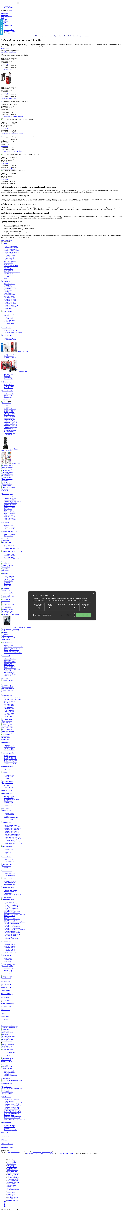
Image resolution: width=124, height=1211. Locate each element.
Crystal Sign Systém (9, 710)
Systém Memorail (8, 388)
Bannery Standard (9, 576)
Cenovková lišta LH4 (10, 958)
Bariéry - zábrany (6, 1091)
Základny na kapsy (9, 431)
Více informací (83, 600)
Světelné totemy (6, 632)
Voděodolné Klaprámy (10, 507)
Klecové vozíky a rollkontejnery (12, 903)
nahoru (2, 240)
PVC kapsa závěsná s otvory (11, 940)
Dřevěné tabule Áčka (9, 284)
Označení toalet (5, 736)
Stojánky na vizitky (9, 412)
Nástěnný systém (6, 382)
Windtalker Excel (8, 269)
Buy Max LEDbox (7, 606)
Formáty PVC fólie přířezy (11, 947)
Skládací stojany (16, 463)
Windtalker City (8, 267)
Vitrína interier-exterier (10, 659)
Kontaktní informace (6, 25)
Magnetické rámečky (9, 557)
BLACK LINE (5, 1145)
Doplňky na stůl (8, 858)
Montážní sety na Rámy (10, 760)
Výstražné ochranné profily (9, 1036)
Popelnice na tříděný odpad (11, 844)
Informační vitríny (5, 682)
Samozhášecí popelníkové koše (12, 843)
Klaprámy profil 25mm (10, 500)
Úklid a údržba (5, 1141)
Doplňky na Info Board (10, 762)
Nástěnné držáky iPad (8, 688)
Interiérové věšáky (7, 865)
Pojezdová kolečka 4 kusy (8, 169)
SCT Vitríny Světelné (10, 668)
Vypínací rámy (6, 563)
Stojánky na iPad (6, 685)
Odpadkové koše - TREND (11, 841)
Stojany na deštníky (9, 870)
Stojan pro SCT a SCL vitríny (12, 669)
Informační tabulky (7, 732)
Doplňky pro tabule (7, 781)
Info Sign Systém (8, 707)
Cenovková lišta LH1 (10, 953)
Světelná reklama (5, 639)
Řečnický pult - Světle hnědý (8, 98)
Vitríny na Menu (8, 675)
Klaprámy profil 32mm (10, 504)
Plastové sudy (5, 1040)
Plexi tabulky (5, 540)
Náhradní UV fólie (9, 745)
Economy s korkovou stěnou (11, 650)
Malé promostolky (9, 394)
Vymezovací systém (7, 1058)
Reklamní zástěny (22, 371)
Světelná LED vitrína (7, 609)
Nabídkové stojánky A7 (10, 425)
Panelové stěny (8, 377)
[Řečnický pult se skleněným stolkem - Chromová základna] (17, 119)
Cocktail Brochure (9, 385)
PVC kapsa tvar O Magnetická (12, 928)
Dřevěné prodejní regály (8, 973)
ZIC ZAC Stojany (7, 450)
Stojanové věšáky (8, 868)
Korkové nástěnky (9, 807)
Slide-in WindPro (8, 263)
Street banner (5, 588)
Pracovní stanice (6, 875)
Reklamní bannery (5, 601)
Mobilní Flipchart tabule (10, 813)
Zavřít (10, 1168)
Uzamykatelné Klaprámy (10, 503)
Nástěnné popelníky (9, 1081)
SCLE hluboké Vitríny (10, 662)
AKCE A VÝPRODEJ (7, 1153)
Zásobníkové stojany (9, 415)
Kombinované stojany (8, 468)
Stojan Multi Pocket (9, 320)
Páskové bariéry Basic (10, 1064)
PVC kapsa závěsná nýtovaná (12, 932)
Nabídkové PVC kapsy (10, 433)
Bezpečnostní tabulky (7, 1055)
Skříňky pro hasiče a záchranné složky (12, 1089)
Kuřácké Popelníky (7, 1077)
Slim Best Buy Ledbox (8, 604)
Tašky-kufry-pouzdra (7, 790)
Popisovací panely (9, 784)
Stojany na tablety (7, 721)
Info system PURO (9, 713)
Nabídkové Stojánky (9, 419)
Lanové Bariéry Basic (10, 1061)
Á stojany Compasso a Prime (11, 250)
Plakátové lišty (8, 291)
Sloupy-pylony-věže (23, 351)
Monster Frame (6, 590)
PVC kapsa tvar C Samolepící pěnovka (14, 923)
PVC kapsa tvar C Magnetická (12, 920)
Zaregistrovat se (8, 7)
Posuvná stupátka (6, 906)
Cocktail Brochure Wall (8, 487)
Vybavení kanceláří (6, 876)
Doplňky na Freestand (10, 756)
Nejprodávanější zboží (7, 1156)
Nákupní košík (11, 1204)
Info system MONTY (10, 705)
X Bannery (7, 582)
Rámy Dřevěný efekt (9, 512)
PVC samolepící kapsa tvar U (12, 917)
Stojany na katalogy (7, 475)
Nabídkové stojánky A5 (10, 422)
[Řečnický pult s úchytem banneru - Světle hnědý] (14, 101)
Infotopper (5, 568)
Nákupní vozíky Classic (10, 899)
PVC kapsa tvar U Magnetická (12, 935)
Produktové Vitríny (7, 887)
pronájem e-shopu (47, 1161)
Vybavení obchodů (6, 987)
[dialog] (62, 605)
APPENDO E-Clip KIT (10, 330)
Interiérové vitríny (7, 642)
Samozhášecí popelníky (10, 1084)
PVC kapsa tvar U (9, 934)
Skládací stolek (8, 980)
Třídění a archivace (7, 819)
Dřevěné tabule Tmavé (10, 303)
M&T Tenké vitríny (9, 671)
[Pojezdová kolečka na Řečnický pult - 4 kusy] (13, 170)
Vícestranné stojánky (9, 418)
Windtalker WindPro (9, 260)
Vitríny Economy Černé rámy (12, 648)
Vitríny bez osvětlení (9, 891)
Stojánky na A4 (8, 406)
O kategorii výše (5, 48)
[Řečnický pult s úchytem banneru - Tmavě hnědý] (14, 55)
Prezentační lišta (8, 811)
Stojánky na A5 (8, 407)
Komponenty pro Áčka (10, 757)
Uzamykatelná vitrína (7, 562)
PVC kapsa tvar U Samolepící (12, 937)
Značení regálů (8, 716)
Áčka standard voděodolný (11, 247)
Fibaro (2, 1148)
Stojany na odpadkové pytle (11, 1122)
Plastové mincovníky (9, 338)
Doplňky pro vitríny (7, 680)
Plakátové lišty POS (7, 565)
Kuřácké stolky (8, 1083)
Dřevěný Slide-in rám (10, 288)
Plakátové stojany (8, 273)
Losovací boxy (8, 434)
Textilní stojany (6, 480)
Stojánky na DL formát (10, 409)
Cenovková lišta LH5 (10, 959)
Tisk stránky (8, 240)
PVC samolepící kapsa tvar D (12, 914)
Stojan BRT (5, 482)
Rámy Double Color (9, 518)
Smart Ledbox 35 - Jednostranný (22, 627)
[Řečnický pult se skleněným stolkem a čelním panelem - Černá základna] (20, 154)
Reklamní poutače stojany (46, 1162)
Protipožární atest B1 (9, 506)
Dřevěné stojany (6, 477)
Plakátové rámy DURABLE (9, 531)
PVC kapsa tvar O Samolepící (12, 929)
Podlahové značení (7, 724)
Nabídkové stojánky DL (10, 427)
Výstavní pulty (8, 395)
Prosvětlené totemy (9, 356)
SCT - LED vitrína (9, 665)
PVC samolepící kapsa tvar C (12, 912)
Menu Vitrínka (6, 722)
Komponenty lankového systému (13, 332)
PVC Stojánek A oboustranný (12, 943)
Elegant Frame (8, 509)
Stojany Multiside (6, 485)
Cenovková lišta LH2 (10, 955)
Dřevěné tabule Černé (10, 300)
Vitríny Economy (8, 645)
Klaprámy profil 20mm (10, 498)
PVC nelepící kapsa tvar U (11, 915)
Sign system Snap (8, 702)
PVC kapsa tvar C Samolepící (12, 922)
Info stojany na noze (9, 323)
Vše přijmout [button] (83, 615)
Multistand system (9, 321)
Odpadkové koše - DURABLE (12, 840)
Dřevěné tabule (6, 281)
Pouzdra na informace (10, 911)
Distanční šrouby (6, 539)
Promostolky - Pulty (7, 391)
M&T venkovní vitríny (10, 672)
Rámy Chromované (9, 513)
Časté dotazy (4, 24)
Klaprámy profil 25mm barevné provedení (15, 501)
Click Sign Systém (9, 708)
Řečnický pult (7, 290)
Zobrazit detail (4, 64)
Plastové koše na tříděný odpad (12, 847)
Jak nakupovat (4, 15)
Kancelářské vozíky (7, 873)
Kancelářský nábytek (6, 1102)
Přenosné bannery (7, 573)
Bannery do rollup (9, 796)
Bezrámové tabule (9, 296)
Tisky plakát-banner (7, 792)
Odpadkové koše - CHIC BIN (12, 835)
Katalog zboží (11, 1203)
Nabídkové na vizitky (10, 428)
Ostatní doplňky (8, 785)
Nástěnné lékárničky (7, 1067)
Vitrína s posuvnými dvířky (11, 651)
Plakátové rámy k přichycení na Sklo (12, 551)
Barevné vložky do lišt (10, 961)
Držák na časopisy (9, 386)
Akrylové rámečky (9, 528)
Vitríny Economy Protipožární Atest (13, 647)
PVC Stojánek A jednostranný (12, 941)
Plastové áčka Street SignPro (11, 252)
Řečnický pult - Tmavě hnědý (9, 52)
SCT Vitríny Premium (10, 666)
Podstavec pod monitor (10, 861)
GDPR (2, 18)
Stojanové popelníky (9, 1080)
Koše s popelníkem (9, 849)
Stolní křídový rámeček (10, 287)
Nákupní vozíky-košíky (8, 896)
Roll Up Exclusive (9, 579)
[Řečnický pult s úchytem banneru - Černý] (6, 78)
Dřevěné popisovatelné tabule (12, 272)
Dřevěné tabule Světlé (10, 302)
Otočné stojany (6, 470)
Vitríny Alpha (7, 660)
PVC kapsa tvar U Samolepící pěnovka (14, 938)
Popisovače (7, 787)
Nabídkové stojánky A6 (10, 424)
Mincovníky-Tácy (7, 335)
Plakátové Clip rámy (7, 494)
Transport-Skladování (6, 1050)
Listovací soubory (9, 825)
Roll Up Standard (8, 578)
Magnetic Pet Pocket (9, 545)
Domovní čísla (6, 734)
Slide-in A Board (8, 253)
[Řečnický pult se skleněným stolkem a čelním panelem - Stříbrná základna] (21, 137)
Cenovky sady (8, 967)
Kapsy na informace (9, 534)
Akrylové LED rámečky (8, 637)
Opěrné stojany (8, 285)
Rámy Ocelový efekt (9, 516)
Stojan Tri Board (8, 317)
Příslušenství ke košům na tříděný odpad (14, 852)
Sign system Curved (9, 701)
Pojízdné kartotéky (9, 823)
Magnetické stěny (8, 374)
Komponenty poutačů (8, 753)
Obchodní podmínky (6, 16)
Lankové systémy (6, 328)
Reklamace (4, 19)
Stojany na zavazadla (9, 294)
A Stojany (4, 243)
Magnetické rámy (6, 542)
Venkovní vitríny (6, 656)
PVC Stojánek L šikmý (10, 944)
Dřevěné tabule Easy (9, 297)
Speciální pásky (6, 1056)
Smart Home (4, 1149)
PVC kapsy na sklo (9, 554)
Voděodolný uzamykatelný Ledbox (11, 631)
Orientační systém (5, 739)
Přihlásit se (7, 6)
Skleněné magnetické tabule (11, 808)
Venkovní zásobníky (9, 416)
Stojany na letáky (5, 490)
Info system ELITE (9, 704)
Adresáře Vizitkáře (9, 822)
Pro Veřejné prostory (6, 1092)
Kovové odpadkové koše (10, 834)
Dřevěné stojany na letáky (11, 305)
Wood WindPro (8, 264)
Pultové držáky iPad (7, 687)
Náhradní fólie (6, 742)
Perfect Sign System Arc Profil (12, 698)
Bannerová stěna (8, 379)
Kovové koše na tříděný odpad (12, 846)
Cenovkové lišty (6, 950)
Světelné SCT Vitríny (7, 611)
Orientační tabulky (7, 695)
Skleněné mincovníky (10, 339)
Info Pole (6, 276)
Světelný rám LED (7, 607)
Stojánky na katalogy (9, 410)
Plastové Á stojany (9, 256)
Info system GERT (9, 714)
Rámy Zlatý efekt (8, 515)
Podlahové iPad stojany (8, 690)
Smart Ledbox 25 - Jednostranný (10, 612)
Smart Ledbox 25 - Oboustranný (10, 614)
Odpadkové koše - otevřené (11, 838)
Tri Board (6, 278)
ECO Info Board (8, 318)
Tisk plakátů (7, 794)
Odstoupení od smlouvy (13, 1209)
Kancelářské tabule (7, 802)
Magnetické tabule (9, 805)
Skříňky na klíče (8, 862)
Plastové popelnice (7, 1075)
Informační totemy (9, 354)
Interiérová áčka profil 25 (10, 249)
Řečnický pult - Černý (6, 69)
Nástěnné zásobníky (9, 413)
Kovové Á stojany (9, 258)
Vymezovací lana (8, 1062)
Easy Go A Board (8, 270)
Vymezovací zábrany (7, 726)
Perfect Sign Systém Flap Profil (12, 699)
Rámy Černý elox (8, 510)
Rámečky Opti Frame (10, 519)
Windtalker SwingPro (10, 261)
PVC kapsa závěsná (9, 925)
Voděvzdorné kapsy (9, 747)
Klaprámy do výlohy (9, 555)
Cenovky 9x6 (7, 970)
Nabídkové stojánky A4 (10, 421)
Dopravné (3, 22)
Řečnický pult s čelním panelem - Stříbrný (12, 133)
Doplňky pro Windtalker (10, 759)
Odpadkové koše (6, 831)
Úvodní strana (4, 13)
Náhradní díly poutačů (23, 775)
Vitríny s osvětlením (9, 893)
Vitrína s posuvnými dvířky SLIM (13, 653)
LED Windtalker (6, 634)
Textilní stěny (7, 376)
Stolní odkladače (8, 828)
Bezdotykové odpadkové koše (12, 850)
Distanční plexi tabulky (8, 731)
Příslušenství (7, 585)
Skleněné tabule (8, 810)
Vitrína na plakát (8, 663)
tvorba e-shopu (37, 1161)
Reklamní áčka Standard (10, 246)
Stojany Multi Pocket (7, 474)
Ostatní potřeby (8, 859)
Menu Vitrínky (6, 678)
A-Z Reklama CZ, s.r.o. (66, 1162)
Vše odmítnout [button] (66, 615)
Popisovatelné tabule (9, 255)
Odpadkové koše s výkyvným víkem (14, 1111)
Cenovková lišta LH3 (10, 956)
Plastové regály (6, 1043)
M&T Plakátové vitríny (10, 674)
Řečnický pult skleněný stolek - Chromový (12, 116)
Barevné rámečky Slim (10, 525)
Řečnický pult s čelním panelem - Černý (11, 151)
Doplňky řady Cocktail (10, 763)
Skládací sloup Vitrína (10, 357)
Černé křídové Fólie (9, 750)
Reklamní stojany (5, 399)
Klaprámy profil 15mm (10, 497)
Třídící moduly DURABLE (11, 826)
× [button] (93, 593)
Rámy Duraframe (8, 536)
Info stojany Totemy (7, 727)
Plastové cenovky (6, 964)
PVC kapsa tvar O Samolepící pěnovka (14, 931)
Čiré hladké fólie (8, 748)
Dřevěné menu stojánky (10, 306)
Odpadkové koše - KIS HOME (12, 837)
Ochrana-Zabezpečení (6, 1070)
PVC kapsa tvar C (9, 918)
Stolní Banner (7, 584)
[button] (42, 615)
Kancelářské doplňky (7, 855)
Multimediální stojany (6, 691)
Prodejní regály (8, 293)
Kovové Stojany (14, 449)
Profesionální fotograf (32, 1162)
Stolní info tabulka (9, 711)
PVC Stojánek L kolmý (10, 946)
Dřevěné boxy (8, 308)
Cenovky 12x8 (8, 968)
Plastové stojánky (6, 403)
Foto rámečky (5, 522)
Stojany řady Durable (7, 467)
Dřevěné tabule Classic (10, 299)
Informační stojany (7, 311)
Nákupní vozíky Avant (10, 900)
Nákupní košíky (8, 902)
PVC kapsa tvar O (9, 926)
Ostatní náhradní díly (9, 778)
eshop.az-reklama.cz (13, 1161)
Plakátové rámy (5, 570)
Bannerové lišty (6, 567)
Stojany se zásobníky (7, 479)
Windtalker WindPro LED (11, 266)
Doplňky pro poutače (6, 799)
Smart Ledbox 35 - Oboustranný (10, 629)
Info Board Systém (9, 275)
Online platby (4, 21)
